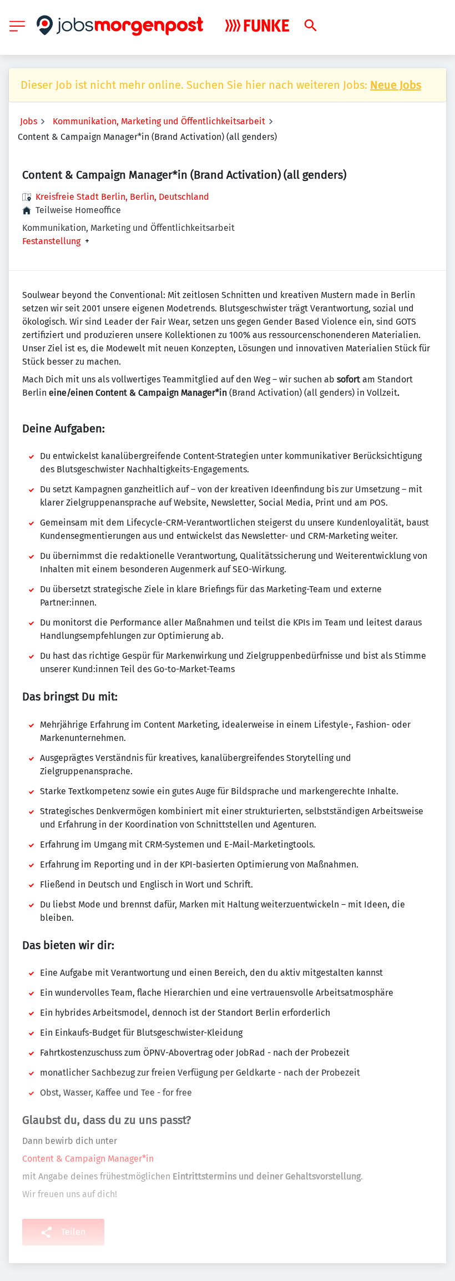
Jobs (28, 121)
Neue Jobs (395, 85)
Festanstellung (51, 241)
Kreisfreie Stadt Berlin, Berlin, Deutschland (122, 196)
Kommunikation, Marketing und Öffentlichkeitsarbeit (159, 121)
